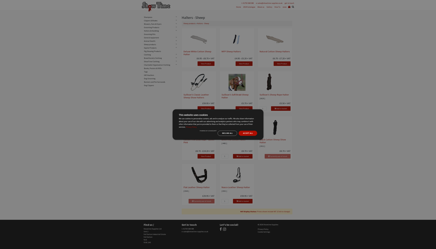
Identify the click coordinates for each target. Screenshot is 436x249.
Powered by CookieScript (208, 131)
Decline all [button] (227, 133)
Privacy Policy (191, 127)
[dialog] (218, 124)
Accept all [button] (248, 133)
